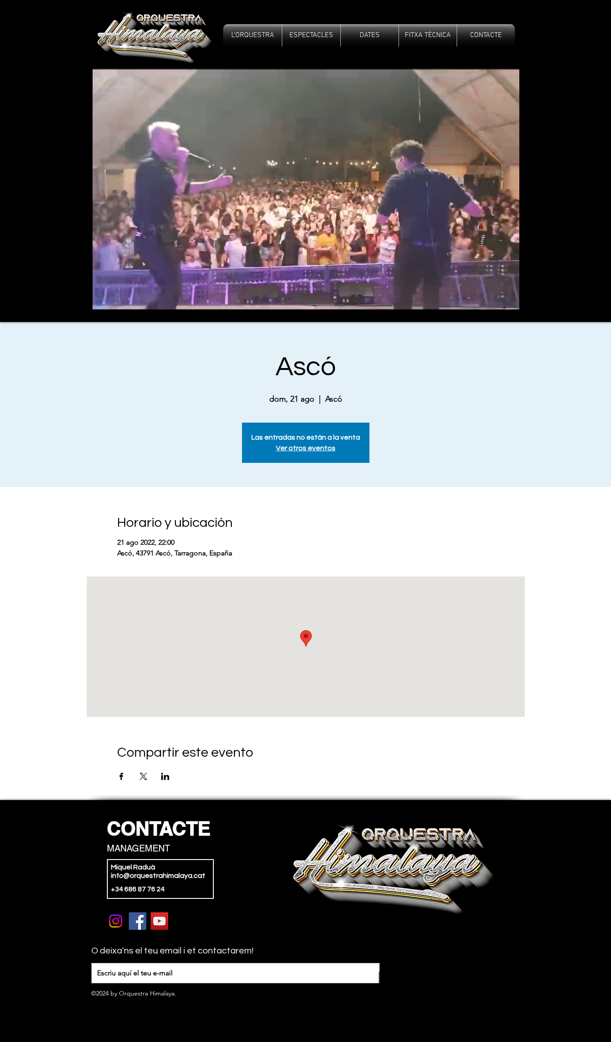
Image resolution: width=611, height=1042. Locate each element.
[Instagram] (115, 921)
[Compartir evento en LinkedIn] (165, 776)
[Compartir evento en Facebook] (121, 776)
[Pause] (72, 298)
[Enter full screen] (538, 298)
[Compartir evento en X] (143, 776)
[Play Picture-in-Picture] (523, 298)
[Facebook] (137, 921)
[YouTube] (159, 921)
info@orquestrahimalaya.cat (158, 875)
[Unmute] (87, 298)
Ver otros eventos (305, 448)
